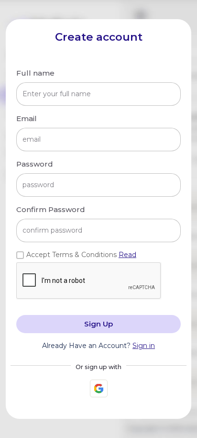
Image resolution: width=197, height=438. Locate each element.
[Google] (99, 388)
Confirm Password (50, 209)
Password (34, 163)
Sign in (143, 345)
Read (127, 254)
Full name (35, 73)
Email (26, 118)
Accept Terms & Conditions (81, 254)
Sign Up (98, 323)
